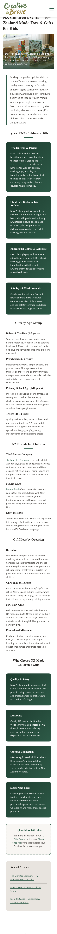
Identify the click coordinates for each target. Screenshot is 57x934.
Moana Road (12, 489)
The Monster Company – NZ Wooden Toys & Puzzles (24, 877)
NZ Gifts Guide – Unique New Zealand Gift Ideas (25, 900)
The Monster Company (17, 460)
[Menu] (51, 8)
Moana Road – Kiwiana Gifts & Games (25, 889)
